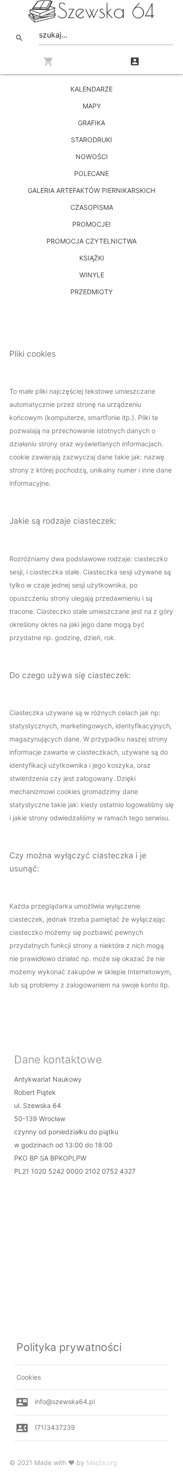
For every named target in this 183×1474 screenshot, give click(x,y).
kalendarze (91, 89)
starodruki (91, 140)
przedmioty (91, 292)
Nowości (92, 156)
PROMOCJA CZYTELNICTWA (91, 241)
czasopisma (91, 207)
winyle (91, 275)
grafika (91, 123)
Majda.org (101, 1462)
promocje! (91, 224)
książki (91, 258)
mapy (92, 106)
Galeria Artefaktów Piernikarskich (91, 190)
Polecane (91, 173)
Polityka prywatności (69, 1347)
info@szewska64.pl (65, 1401)
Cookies (28, 1377)
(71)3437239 (55, 1427)
